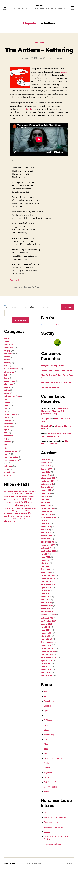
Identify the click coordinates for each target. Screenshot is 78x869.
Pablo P (47, 768)
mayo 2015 (46, 475)
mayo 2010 (46, 597)
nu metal (8, 427)
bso (24, 494)
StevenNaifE (46, 426)
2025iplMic (46, 419)
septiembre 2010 (48, 584)
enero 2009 (46, 645)
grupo (14, 287)
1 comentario (57, 58)
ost (5, 433)
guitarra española (12, 396)
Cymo (46, 711)
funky (6, 378)
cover (13, 499)
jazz (6, 411)
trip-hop (7, 475)
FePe (46, 725)
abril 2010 (45, 600)
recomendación (11, 451)
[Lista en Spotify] (57, 342)
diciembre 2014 (48, 478)
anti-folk (7, 338)
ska (5, 463)
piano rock (8, 436)
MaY (46, 749)
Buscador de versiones (53, 827)
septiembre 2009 (48, 621)
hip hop (7, 402)
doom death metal (12, 369)
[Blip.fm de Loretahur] (57, 325)
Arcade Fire (17, 491)
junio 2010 (45, 593)
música (7, 417)
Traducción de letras (52, 844)
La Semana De (10, 414)
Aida (46, 691)
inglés (24, 287)
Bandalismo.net (50, 701)
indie (36, 42)
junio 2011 (45, 557)
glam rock (8, 384)
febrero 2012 (46, 536)
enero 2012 (46, 539)
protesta (8, 442)
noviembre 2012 (48, 511)
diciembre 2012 (48, 508)
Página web (15, 280)
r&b (5, 448)
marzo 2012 (46, 533)
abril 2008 (45, 673)
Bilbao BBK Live (9, 494)
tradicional (9, 472)
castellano (9, 496)
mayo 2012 (46, 527)
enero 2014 (46, 490)
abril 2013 (45, 496)
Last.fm (47, 832)
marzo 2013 (46, 499)
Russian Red (28, 516)
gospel (7, 387)
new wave (8, 423)
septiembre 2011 (48, 551)
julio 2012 (45, 520)
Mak (46, 744)
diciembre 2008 (48, 648)
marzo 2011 (46, 566)
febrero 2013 (47, 502)
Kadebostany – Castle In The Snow (56, 383)
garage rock (9, 381)
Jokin (46, 730)
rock (42, 42)
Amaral (10, 491)
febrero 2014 (47, 487)
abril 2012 (45, 530)
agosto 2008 (46, 660)
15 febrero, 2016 (40, 58)
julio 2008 (45, 663)
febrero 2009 (47, 642)
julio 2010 (45, 590)
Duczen (47, 715)
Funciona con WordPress (31, 863)
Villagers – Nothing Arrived (53, 366)
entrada (64, 72)
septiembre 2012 (48, 517)
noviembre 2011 (48, 545)
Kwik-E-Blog (49, 734)
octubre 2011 (47, 548)
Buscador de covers (52, 822)
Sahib (46, 777)
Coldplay (31, 496)
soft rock (8, 466)
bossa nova (9, 347)
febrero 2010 (47, 606)
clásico (7, 360)
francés (6, 502)
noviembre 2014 (48, 481)
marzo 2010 (46, 603)
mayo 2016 (46, 463)
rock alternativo (11, 457)
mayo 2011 (46, 560)
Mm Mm (47, 753)
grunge (7, 393)
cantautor (8, 354)
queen (32, 511)
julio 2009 (45, 627)
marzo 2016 (46, 466)
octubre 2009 (47, 618)
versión (14, 521)
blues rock (8, 344)
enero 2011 (46, 572)
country (7, 363)
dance (7, 366)
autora (32, 491)
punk (6, 445)
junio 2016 (45, 460)
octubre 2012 (47, 514)
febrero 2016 (47, 469)
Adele (5, 491)
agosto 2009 (46, 624)
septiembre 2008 (48, 657)
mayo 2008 (46, 670)
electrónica (9, 372)
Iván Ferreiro (17, 508)
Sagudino (48, 772)
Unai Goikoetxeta (51, 787)
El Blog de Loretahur (52, 720)
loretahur (24, 58)
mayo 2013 (46, 493)
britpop (7, 351)
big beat (7, 341)
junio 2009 (45, 630)
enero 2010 (46, 609)
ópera (6, 430)
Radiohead (10, 513)
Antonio (47, 696)
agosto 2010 (46, 587)
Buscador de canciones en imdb (57, 817)
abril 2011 (45, 563)
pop (6, 439)
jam (5, 408)
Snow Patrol (8, 519)
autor (25, 491)
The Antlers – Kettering (39, 50)
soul (6, 469)
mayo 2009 (46, 633)
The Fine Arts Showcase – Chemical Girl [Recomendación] (54, 411)
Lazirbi (46, 739)
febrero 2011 (46, 569)
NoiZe (46, 763)
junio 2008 (45, 666)
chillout (7, 357)
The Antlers (36, 287)
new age (7, 420)
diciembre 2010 (48, 575)
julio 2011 (45, 554)
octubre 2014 (47, 484)
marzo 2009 (46, 639)
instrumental (8, 508)
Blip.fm (46, 813)
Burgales (47, 706)
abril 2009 (45, 636)
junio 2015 (45, 472)
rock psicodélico (11, 460)
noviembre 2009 (48, 615)
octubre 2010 (47, 581)
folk (5, 375)
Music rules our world (53, 758)
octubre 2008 (47, 654)
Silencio (39, 5)
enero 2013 (46, 505)
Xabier (46, 792)
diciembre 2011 (48, 542)
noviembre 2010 (48, 578)
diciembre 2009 (48, 612)
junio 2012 (45, 524)
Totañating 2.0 (50, 782)
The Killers (29, 519)
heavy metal (9, 399)
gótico (7, 390)
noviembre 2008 (48, 651)
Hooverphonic (8, 506)
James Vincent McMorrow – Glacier (56, 370)
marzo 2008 (46, 676)
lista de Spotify (25, 109)
